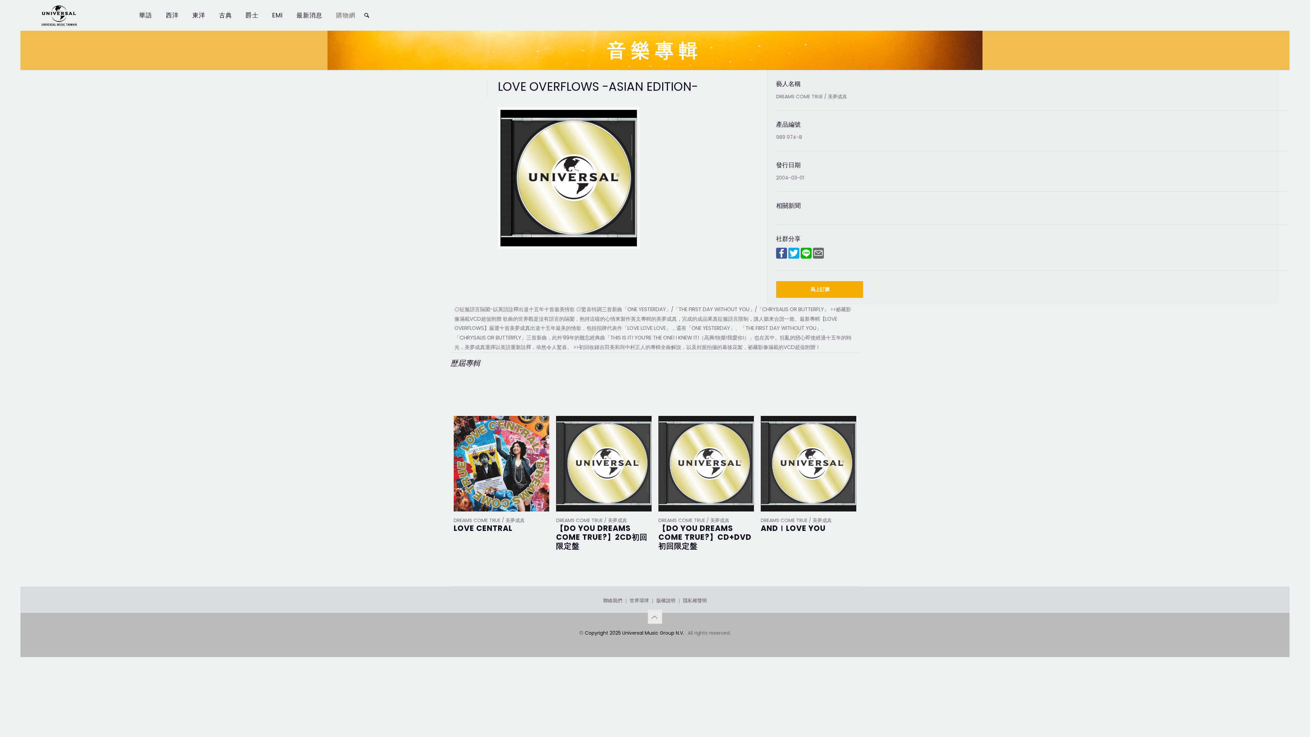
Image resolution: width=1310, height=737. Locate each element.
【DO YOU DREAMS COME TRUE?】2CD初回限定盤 (601, 537)
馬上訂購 (820, 289)
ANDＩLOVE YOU (793, 528)
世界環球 (639, 600)
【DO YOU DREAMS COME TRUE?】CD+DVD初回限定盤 (705, 537)
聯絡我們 (612, 600)
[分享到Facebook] (781, 257)
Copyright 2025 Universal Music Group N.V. (635, 633)
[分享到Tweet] (793, 257)
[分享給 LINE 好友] (806, 257)
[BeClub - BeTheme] (58, 15)
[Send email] (818, 257)
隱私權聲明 (695, 600)
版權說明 (665, 600)
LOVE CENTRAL (483, 528)
